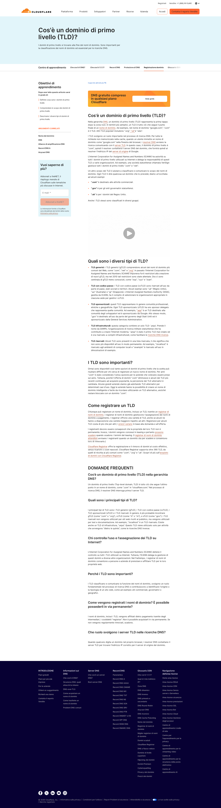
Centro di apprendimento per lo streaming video (171, 748)
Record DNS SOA (120, 703)
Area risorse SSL (169, 705)
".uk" (132, 131)
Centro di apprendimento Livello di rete (171, 728)
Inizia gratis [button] (149, 99)
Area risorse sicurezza (171, 697)
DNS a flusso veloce (146, 748)
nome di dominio (107, 128)
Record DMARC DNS (121, 728)
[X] (47, 793)
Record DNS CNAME (121, 687)
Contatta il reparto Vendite (184, 11)
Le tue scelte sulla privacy (168, 800)
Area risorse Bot (169, 710)
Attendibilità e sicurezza (140, 800)
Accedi (162, 11)
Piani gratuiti (43, 675)
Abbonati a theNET (55, 202)
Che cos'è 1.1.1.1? (97, 67)
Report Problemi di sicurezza (116, 800)
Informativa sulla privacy (49, 213)
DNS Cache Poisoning (147, 718)
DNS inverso (143, 694)
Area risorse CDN (169, 686)
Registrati (162, 3)
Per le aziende (44, 686)
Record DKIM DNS (120, 724)
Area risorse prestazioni (172, 701)
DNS (105, 121)
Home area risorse (170, 678)
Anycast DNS (143, 710)
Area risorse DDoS (170, 682)
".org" (130, 270)
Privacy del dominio (146, 772)
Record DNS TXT (120, 695)
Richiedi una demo (46, 694)
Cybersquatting (144, 768)
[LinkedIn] (53, 793)
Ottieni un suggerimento (48, 690)
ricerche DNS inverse (158, 335)
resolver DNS (149, 142)
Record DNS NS (119, 699)
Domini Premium (144, 764)
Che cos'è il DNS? (77, 67)
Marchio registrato (47, 802)
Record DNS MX (119, 691)
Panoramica (118, 675)
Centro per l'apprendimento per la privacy (171, 738)
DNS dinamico (143, 690)
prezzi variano (125, 424)
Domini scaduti (144, 740)
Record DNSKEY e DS (122, 716)
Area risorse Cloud (170, 714)
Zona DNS (142, 686)
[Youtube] (59, 793)
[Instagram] (65, 793)
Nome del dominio (145, 722)
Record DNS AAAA (121, 683)
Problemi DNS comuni (72, 708)
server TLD (120, 145)
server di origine (120, 151)
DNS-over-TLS (69, 689)
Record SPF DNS (120, 720)
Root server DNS (95, 682)
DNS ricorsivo (143, 714)
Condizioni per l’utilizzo (92, 800)
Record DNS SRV (120, 708)
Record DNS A (119, 679)
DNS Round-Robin (145, 705)
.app (139, 310)
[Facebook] (40, 793)
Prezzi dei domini (145, 776)
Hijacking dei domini (146, 760)
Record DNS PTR (120, 712)
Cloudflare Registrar (97, 446)
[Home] (36, 11)
